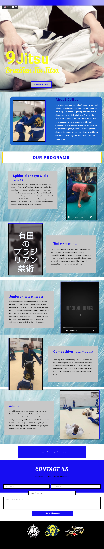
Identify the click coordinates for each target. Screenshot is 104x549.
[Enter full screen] (42, 139)
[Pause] (16, 139)
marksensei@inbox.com (59, 476)
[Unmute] (19, 139)
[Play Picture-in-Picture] (39, 139)
